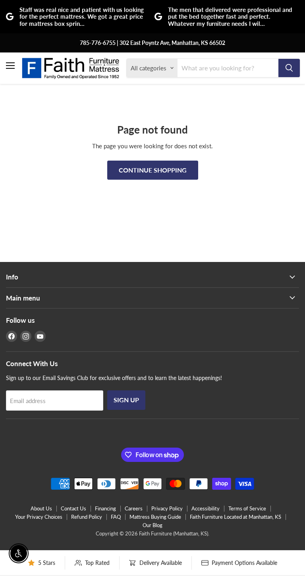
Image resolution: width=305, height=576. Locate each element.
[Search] (289, 68)
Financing (105, 508)
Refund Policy (86, 517)
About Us (41, 508)
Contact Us (73, 508)
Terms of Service (247, 508)
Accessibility (205, 508)
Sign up (126, 399)
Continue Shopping (153, 170)
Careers (134, 508)
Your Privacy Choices (38, 517)
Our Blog (152, 525)
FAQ (116, 517)
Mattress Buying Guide (155, 517)
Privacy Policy (167, 508)
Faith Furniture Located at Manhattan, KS (235, 517)
